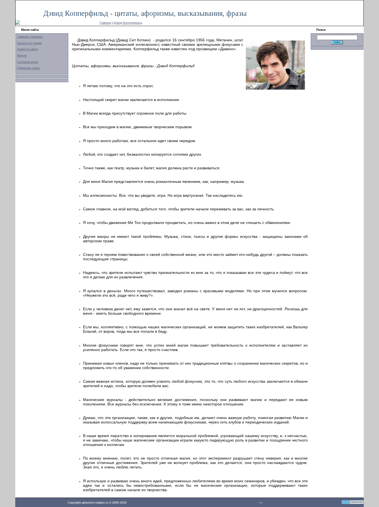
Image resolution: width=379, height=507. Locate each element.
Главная (105, 22)
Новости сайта (27, 49)
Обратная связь (28, 68)
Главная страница (29, 36)
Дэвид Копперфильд (127, 22)
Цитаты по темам (29, 43)
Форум (22, 55)
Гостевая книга (27, 62)
